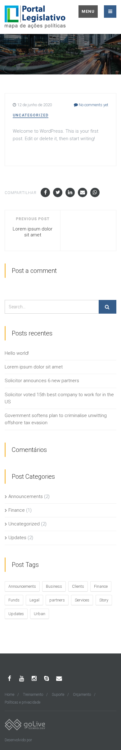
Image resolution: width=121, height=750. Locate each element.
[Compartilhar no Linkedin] (70, 192)
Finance (16, 510)
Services (82, 600)
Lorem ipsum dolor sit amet (34, 367)
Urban (39, 613)
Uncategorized (30, 115)
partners (57, 600)
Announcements (25, 496)
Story (103, 600)
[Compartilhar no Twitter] (57, 192)
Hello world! (17, 353)
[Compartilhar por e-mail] (82, 192)
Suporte (58, 694)
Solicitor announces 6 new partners (42, 380)
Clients (78, 586)
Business (54, 586)
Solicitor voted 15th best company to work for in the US (59, 398)
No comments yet (93, 104)
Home (9, 694)
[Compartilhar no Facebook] (45, 192)
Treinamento (33, 694)
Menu (88, 11)
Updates (17, 537)
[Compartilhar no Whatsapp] (95, 192)
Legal (34, 600)
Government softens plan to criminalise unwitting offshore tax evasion (56, 419)
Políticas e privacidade (22, 702)
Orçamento (82, 694)
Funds (14, 600)
